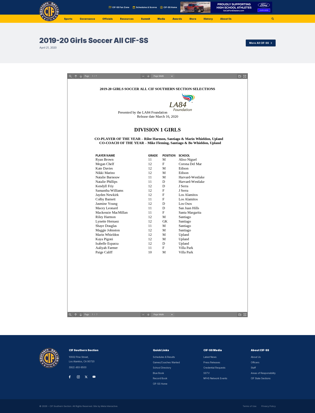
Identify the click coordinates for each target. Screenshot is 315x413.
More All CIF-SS (259, 42)
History (208, 18)
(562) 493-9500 (77, 367)
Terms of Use (249, 406)
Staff (253, 367)
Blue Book (158, 373)
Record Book (160, 378)
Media (161, 18)
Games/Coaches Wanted (166, 362)
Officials (107, 18)
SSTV (206, 373)
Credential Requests (214, 367)
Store (192, 18)
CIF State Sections (261, 378)
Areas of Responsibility (263, 373)
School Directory (162, 367)
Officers (255, 362)
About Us (225, 18)
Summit (145, 18)
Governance (87, 18)
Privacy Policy (268, 406)
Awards (177, 18)
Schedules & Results (164, 357)
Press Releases (211, 362)
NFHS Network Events (215, 378)
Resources (127, 18)
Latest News (210, 357)
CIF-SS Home (170, 7)
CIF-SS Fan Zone (120, 7)
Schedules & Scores (146, 7)
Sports (68, 18)
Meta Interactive (109, 406)
